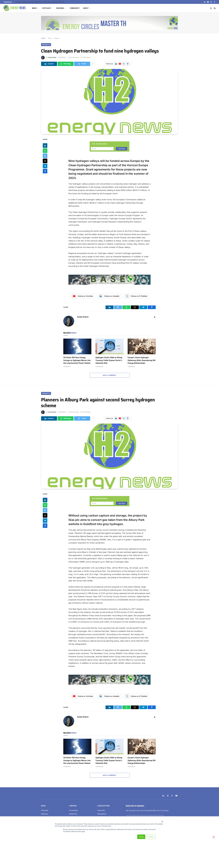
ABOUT (86, 8)
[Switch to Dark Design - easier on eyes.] (211, 8)
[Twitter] (45, 155)
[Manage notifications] (213, 837)
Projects (56, 38)
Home (50, 38)
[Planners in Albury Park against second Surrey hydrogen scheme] (109, 456)
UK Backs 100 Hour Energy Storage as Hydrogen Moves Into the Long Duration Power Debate (77, 360)
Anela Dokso (52, 57)
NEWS (34, 8)
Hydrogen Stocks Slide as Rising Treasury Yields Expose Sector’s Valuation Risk (108, 360)
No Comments (74, 57)
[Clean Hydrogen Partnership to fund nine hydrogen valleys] (109, 101)
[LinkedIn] (45, 145)
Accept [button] (141, 837)
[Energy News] (14, 8)
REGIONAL (60, 8)
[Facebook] (45, 171)
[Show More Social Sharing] (93, 64)
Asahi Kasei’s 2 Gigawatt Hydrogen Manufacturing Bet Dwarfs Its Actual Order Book (41, 2)
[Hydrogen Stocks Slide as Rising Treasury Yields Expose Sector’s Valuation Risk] (109, 346)
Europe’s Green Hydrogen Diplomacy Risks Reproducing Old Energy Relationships (141, 360)
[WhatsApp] (45, 150)
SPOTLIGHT (46, 8)
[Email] (45, 160)
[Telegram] (45, 166)
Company (73, 805)
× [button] (162, 821)
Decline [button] (151, 837)
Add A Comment (109, 375)
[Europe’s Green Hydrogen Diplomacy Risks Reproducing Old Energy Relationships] (142, 346)
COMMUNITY (75, 8)
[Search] (214, 8)
